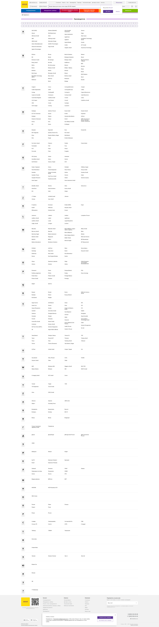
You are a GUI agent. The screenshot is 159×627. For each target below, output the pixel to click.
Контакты (103, 2)
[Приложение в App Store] (26, 620)
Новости (63, 2)
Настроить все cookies (105, 620)
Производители (73, 2)
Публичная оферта (24, 623)
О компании (58, 2)
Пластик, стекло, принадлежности (50, 603)
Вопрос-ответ (87, 611)
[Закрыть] (115, 615)
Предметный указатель (47, 607)
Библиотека (128, 10)
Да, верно (108, 11)
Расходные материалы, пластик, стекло (70, 10)
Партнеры (79, 2)
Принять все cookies (105, 617)
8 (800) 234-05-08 (133, 614)
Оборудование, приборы (50, 10)
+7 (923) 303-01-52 (132, 616)
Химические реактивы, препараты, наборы (89, 10)
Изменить (118, 11)
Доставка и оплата (96, 2)
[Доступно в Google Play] (33, 620)
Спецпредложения (30, 10)
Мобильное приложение (69, 605)
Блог (68, 2)
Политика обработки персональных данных (29, 625)
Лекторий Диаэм (67, 600)
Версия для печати (134, 625)
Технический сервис (87, 2)
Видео (86, 607)
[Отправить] (136, 603)
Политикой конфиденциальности (60, 618)
